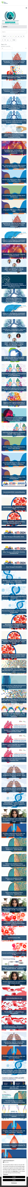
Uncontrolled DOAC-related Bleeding (14, 492)
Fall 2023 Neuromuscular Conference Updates (14, 1115)
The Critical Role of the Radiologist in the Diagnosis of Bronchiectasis (14, 121)
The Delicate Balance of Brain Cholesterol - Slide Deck (14, 878)
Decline (14, 1180)
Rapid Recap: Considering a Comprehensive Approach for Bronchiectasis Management (14, 300)
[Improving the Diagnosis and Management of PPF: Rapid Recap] (14, 371)
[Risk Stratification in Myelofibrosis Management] (14, 1009)
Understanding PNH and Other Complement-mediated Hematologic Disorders (14, 923)
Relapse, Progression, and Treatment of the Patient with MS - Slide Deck (14, 968)
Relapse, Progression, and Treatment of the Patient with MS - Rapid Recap (14, 909)
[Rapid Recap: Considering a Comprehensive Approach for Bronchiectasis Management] (14, 296)
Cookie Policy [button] (15, 1171)
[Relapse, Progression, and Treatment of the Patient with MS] (14, 979)
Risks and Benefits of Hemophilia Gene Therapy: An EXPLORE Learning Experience (14, 1071)
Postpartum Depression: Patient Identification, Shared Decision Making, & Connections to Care (14, 285)
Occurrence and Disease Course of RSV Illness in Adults (14, 477)
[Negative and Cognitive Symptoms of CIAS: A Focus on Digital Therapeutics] (14, 399)
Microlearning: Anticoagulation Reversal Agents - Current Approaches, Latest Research (14, 656)
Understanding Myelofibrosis (14, 998)
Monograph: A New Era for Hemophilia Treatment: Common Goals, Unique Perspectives (14, 62)
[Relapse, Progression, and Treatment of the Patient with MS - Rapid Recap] (14, 905)
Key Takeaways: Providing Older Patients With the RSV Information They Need (14, 166)
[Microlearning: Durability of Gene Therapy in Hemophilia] (14, 608)
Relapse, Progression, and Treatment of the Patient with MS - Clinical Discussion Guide (14, 820)
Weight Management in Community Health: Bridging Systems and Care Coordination (14, 359)
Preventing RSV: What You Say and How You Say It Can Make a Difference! (14, 463)
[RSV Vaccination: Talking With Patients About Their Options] (14, 444)
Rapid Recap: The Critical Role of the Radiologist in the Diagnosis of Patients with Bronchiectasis (14, 107)
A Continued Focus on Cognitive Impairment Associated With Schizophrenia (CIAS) (14, 419)
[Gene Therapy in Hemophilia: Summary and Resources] (14, 549)
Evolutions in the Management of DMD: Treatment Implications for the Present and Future (14, 715)
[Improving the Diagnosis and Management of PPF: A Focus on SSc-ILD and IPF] (14, 385)
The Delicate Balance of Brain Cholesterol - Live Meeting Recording (14, 1101)
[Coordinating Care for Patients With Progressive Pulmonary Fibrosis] (14, 1039)
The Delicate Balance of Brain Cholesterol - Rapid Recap (14, 893)
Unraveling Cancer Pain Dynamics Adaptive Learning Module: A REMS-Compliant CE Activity (14, 136)
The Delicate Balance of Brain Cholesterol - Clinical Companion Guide (14, 864)
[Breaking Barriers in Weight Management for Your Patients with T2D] (14, 682)
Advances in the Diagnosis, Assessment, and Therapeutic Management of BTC (14, 314)
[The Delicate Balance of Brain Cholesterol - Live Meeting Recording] (14, 1098)
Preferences (14, 1183)
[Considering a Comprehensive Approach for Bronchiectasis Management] (14, 326)
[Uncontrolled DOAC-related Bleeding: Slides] (14, 504)
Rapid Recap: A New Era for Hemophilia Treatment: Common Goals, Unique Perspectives (14, 225)
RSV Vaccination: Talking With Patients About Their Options (14, 447)
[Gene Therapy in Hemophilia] (14, 563)
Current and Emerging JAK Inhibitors (14, 1027)
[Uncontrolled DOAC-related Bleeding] (14, 488)
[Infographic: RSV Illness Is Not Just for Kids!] (14, 207)
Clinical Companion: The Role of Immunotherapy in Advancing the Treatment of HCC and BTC (14, 269)
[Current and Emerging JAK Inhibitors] (14, 1023)
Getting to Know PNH (14, 937)
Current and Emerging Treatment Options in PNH (14, 953)
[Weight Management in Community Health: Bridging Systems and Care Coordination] (14, 355)
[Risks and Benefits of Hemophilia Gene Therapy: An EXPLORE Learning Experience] (14, 1068)
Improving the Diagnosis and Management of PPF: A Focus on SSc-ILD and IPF (14, 388)
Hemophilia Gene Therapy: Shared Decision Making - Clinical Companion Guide (14, 804)
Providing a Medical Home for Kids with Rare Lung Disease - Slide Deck (14, 1131)
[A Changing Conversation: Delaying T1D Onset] (14, 1142)
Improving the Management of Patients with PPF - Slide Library (14, 433)
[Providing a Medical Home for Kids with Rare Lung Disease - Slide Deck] (14, 1128)
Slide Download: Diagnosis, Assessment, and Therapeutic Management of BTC (14, 240)
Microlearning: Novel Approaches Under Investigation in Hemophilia (14, 581)
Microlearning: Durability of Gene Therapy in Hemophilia (14, 611)
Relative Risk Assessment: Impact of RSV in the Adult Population (14, 180)
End (14, 40)
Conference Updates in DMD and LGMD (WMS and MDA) (14, 1087)
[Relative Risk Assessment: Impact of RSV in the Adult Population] (14, 177)
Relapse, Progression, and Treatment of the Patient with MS (14, 982)
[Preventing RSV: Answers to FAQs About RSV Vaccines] (14, 192)
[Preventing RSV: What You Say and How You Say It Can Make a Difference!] (14, 460)
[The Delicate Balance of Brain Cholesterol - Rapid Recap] (14, 889)
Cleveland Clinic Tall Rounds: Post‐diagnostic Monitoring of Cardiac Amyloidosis (14, 152)
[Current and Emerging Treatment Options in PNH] (14, 950)
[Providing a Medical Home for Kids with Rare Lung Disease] (14, 1053)
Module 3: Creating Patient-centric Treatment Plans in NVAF (14, 730)
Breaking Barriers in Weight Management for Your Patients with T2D (14, 686)
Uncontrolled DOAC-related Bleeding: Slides (14, 508)
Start (4, 36)
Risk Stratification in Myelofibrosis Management (14, 1012)
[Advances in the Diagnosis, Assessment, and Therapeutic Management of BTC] (14, 310)
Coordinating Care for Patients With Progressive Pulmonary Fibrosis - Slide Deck (14, 790)
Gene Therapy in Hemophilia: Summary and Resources (14, 552)
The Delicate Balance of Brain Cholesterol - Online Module (14, 848)
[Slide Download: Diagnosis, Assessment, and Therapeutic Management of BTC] (14, 237)
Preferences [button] (5, 1174)
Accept (14, 1177)
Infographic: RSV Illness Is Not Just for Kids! (14, 210)
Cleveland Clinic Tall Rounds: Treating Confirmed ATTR (14, 255)
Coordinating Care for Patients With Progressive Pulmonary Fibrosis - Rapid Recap (14, 775)
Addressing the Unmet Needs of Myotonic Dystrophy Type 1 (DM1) (14, 77)
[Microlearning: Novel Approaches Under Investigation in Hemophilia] (14, 577)
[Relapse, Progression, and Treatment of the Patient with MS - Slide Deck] (14, 964)
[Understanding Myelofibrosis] (14, 994)
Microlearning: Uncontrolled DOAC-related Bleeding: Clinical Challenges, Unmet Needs (14, 642)
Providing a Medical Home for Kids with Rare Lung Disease (14, 1057)
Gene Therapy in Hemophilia (14, 567)
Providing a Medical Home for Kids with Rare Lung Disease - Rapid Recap (14, 834)
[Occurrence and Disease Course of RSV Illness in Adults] (14, 474)
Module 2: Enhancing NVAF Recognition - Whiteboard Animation (14, 745)
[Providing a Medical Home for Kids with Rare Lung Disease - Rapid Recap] (14, 831)
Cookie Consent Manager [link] (8, 1160)
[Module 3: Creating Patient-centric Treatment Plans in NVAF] (14, 727)
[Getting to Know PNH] (14, 934)
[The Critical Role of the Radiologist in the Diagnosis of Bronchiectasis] (14, 118)
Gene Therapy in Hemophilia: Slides (14, 536)
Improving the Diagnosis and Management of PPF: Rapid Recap (14, 374)
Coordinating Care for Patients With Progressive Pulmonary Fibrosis (14, 1042)
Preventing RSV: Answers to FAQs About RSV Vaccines (14, 196)
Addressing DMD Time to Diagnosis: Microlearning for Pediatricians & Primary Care (14, 670)
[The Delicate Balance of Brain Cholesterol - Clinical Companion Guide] (14, 861)
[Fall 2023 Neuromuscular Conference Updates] (14, 1112)
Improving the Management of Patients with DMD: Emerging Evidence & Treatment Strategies (14, 701)
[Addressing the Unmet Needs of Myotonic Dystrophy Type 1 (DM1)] (14, 73)
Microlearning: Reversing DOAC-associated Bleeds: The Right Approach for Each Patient (14, 626)
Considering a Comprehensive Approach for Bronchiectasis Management (14, 330)
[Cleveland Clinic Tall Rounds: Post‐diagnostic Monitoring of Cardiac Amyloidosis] (14, 148)
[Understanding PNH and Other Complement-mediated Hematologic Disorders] (14, 920)
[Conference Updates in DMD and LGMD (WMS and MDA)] (14, 1084)
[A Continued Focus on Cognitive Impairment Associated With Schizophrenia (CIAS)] (14, 415)
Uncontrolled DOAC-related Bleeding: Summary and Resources (14, 522)
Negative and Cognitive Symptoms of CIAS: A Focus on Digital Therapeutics (14, 403)
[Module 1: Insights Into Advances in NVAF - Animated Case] (14, 756)
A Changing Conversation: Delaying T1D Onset (14, 1145)
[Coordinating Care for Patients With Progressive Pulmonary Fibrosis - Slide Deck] (14, 786)
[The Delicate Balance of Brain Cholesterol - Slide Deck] (14, 875)
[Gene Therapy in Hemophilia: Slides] (14, 533)
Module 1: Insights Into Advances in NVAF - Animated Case (14, 759)
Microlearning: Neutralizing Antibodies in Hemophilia (14, 597)
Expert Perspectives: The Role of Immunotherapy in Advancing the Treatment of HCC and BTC (14, 344)
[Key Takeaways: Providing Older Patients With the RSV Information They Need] (14, 162)
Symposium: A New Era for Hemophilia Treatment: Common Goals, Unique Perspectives (14, 91)
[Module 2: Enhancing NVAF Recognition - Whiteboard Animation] (14, 741)
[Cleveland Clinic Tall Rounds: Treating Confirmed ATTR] (14, 251)
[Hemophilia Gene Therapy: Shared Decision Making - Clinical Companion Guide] (14, 800)
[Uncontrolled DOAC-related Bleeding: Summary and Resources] (14, 519)
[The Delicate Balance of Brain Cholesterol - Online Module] (14, 845)
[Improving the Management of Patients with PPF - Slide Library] (14, 430)
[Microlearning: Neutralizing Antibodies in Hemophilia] (14, 593)
